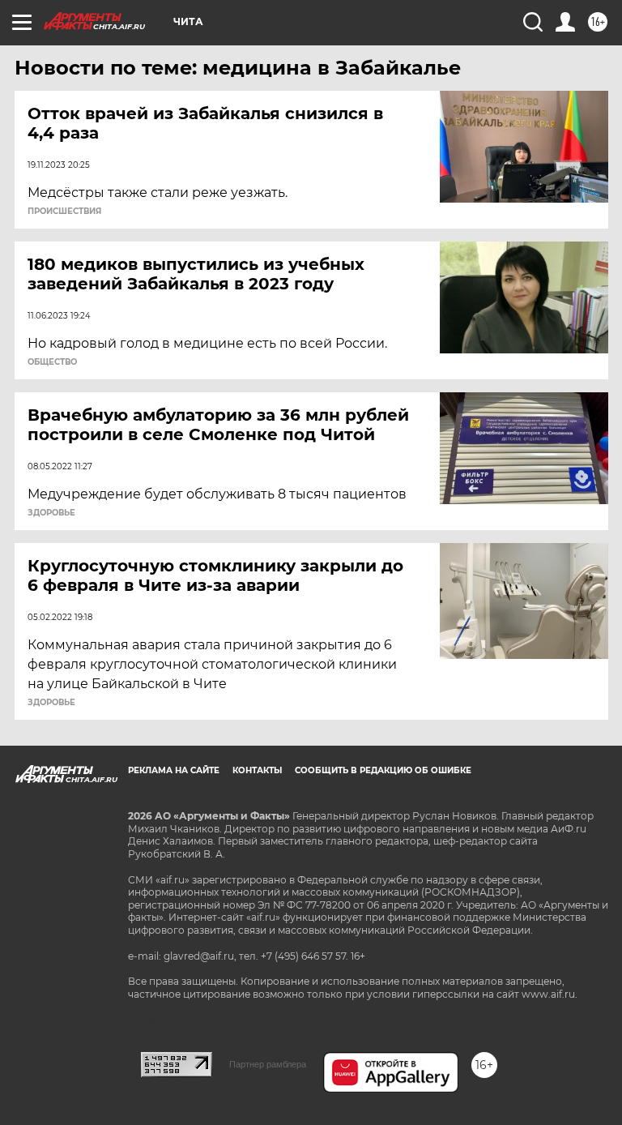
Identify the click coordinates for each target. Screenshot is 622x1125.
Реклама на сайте (173, 770)
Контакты (257, 770)
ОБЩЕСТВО (52, 362)
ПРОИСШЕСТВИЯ (64, 211)
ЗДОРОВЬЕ (51, 513)
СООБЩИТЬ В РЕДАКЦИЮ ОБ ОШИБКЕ (383, 770)
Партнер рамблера (267, 1064)
